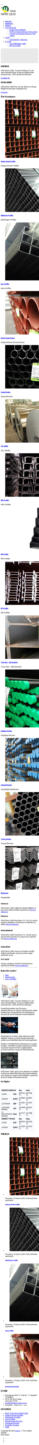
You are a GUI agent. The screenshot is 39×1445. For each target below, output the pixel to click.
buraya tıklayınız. (12, 924)
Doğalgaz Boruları (6, 731)
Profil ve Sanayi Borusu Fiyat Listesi (23, 32)
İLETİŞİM (8, 42)
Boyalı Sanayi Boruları (8, 338)
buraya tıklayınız (10, 939)
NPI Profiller (4, 554)
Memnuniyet (10, 977)
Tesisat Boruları (6, 839)
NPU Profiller (5, 500)
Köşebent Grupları (12, 1425)
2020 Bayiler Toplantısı (19, 40)
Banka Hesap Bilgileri (18, 30)
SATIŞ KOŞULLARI (10, 28)
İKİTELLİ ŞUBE (15, 46)
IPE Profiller (4, 608)
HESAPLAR (4, 92)
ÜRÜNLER (8, 26)
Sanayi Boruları (5, 392)
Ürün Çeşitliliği (10, 979)
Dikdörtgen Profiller (7, 215)
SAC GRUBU (4, 446)
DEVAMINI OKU (5, 78)
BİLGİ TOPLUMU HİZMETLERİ (16, 1413)
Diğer (7, 1427)
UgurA (17, 1431)
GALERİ (7, 38)
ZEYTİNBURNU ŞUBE (18, 44)
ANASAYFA (8, 22)
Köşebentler (4, 893)
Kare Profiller (5, 284)
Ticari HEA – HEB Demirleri (9, 662)
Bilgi (7, 975)
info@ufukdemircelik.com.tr (16, 1403)
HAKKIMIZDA (9, 24)
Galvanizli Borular (6, 785)
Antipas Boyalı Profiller (8, 161)
